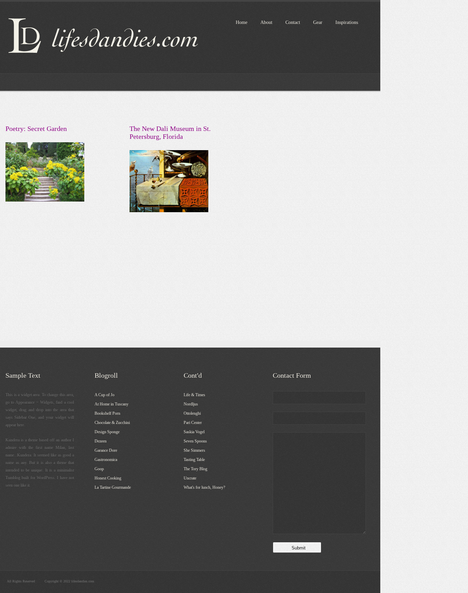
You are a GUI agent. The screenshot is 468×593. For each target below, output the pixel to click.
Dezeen (101, 441)
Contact (292, 22)
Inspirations (346, 22)
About (266, 22)
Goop (99, 469)
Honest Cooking (108, 478)
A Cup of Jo (104, 394)
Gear (317, 22)
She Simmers (194, 450)
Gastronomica (106, 459)
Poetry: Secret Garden (36, 128)
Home (241, 22)
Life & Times (194, 394)
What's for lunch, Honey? (204, 487)
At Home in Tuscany (111, 404)
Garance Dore (106, 450)
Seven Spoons (195, 441)
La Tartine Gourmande (113, 487)
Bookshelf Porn (107, 413)
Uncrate (190, 478)
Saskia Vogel (194, 431)
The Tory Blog (195, 469)
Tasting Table (194, 459)
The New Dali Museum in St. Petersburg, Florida (170, 132)
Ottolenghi (192, 413)
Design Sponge (107, 431)
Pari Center (193, 422)
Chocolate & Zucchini (112, 422)
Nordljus (191, 404)
